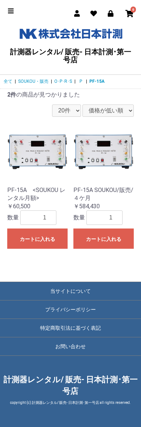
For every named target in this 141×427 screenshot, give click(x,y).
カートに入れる (37, 239)
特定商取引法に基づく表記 (70, 328)
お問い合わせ (70, 346)
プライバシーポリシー (70, 309)
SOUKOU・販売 (33, 81)
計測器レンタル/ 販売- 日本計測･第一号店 (70, 55)
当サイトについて (70, 291)
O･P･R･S (63, 81)
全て (8, 81)
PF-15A (96, 81)
